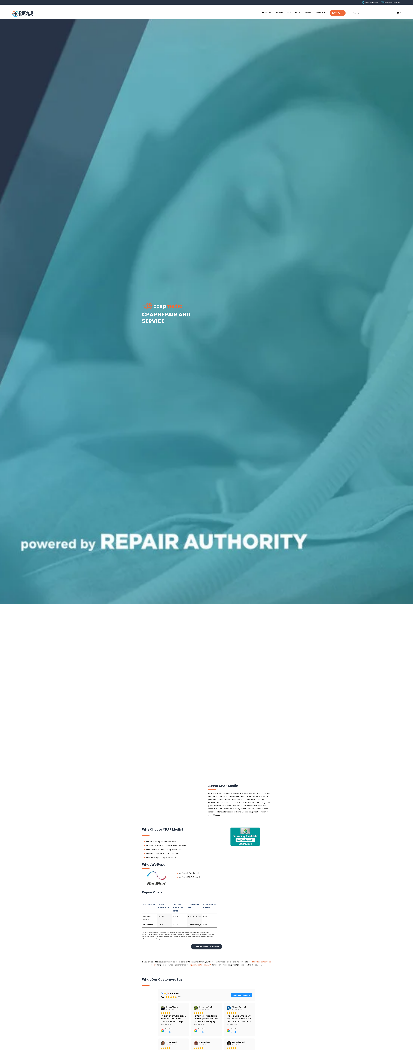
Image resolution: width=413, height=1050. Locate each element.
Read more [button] (166, 1024)
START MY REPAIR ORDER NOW (206, 946)
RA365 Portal (337, 13)
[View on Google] (163, 1008)
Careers (308, 13)
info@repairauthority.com (392, 2)
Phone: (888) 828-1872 (372, 2)
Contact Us (321, 13)
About (297, 13)
